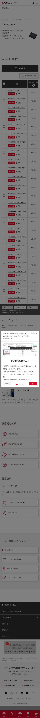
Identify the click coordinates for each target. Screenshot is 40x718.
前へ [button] (7, 383)
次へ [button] (33, 384)
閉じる (34, 333)
